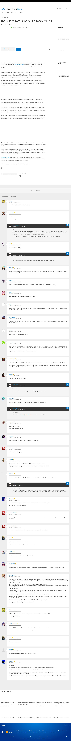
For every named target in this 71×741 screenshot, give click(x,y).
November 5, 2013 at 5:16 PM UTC (15, 360)
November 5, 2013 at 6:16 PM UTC (15, 461)
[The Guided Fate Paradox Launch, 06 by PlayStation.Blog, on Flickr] (23, 56)
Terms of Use (24, 736)
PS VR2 (5, 12)
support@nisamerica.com (26, 414)
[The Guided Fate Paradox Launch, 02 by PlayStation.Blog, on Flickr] (15, 95)
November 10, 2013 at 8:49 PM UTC (15, 662)
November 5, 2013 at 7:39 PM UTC (19, 485)
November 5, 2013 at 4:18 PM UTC (15, 268)
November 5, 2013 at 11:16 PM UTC (15, 564)
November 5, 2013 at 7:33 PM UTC (19, 226)
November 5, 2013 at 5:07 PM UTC (15, 343)
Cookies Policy (37, 736)
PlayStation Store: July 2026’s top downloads (26, 702)
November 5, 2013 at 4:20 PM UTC (15, 281)
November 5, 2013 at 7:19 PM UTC (19, 255)
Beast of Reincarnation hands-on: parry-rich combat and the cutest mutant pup (61, 703)
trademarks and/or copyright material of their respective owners (37, 732)
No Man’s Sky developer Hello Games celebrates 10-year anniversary (7, 703)
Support (13, 736)
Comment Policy (7, 736)
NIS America (19, 63)
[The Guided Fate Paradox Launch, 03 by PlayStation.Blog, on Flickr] (15, 139)
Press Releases (44, 736)
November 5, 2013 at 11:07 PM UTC (15, 553)
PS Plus (15, 12)
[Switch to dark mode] (57, 8)
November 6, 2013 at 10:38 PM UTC (15, 650)
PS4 (8, 12)
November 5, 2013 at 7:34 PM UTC (19, 409)
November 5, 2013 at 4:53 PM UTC (15, 318)
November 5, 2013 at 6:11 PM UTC (15, 449)
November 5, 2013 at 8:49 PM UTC (15, 539)
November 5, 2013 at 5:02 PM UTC (15, 331)
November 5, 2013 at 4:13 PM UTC (15, 245)
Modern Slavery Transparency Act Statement (27, 738)
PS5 (2, 12)
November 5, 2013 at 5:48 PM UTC (15, 423)
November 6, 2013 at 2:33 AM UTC (15, 611)
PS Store (11, 12)
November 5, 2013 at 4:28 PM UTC (15, 305)
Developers (64, 736)
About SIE (18, 736)
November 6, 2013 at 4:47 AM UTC (15, 625)
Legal (54, 736)
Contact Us (58, 736)
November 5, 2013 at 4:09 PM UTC (15, 202)
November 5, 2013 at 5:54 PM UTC (15, 437)
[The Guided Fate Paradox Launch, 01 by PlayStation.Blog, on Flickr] (31, 139)
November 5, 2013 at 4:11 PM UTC (15, 214)
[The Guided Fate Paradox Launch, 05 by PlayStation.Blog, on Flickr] (31, 95)
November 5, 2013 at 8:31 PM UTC (15, 514)
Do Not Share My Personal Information (44, 738)
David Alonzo (6, 48)
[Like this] (8, 705)
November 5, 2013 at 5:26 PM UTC (15, 375)
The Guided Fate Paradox (19, 64)
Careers (49, 736)
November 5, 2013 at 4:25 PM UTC (15, 293)
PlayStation (14, 8)
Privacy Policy (30, 736)
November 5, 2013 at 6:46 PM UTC (15, 475)
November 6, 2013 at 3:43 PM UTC (15, 639)
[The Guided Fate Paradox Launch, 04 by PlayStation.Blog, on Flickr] (23, 125)
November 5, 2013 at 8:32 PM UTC (15, 527)
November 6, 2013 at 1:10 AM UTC (15, 576)
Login (60, 8)
